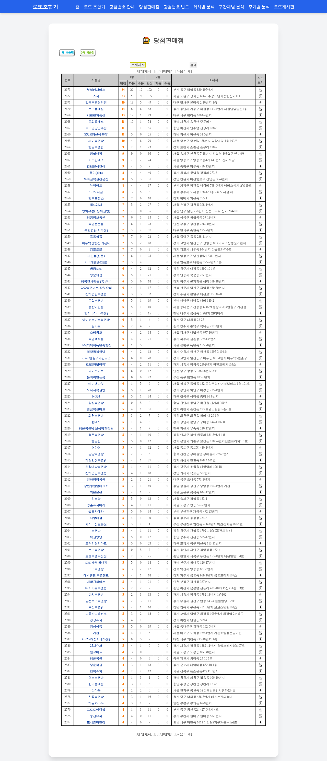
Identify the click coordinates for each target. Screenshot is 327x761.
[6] (156, 71)
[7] (160, 71)
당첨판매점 (149, 6)
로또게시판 (284, 6)
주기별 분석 (259, 6)
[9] (168, 71)
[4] (149, 71)
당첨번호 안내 (122, 6)
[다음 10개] (184, 71)
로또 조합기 (94, 6)
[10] (173, 71)
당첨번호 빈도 (176, 6)
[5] (153, 71)
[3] (145, 71)
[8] (164, 71)
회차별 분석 (204, 6)
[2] (141, 71)
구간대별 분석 (231, 6)
